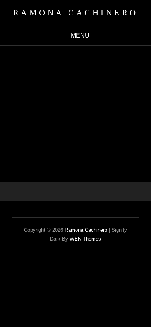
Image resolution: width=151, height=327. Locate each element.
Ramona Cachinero (75, 12)
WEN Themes (85, 239)
